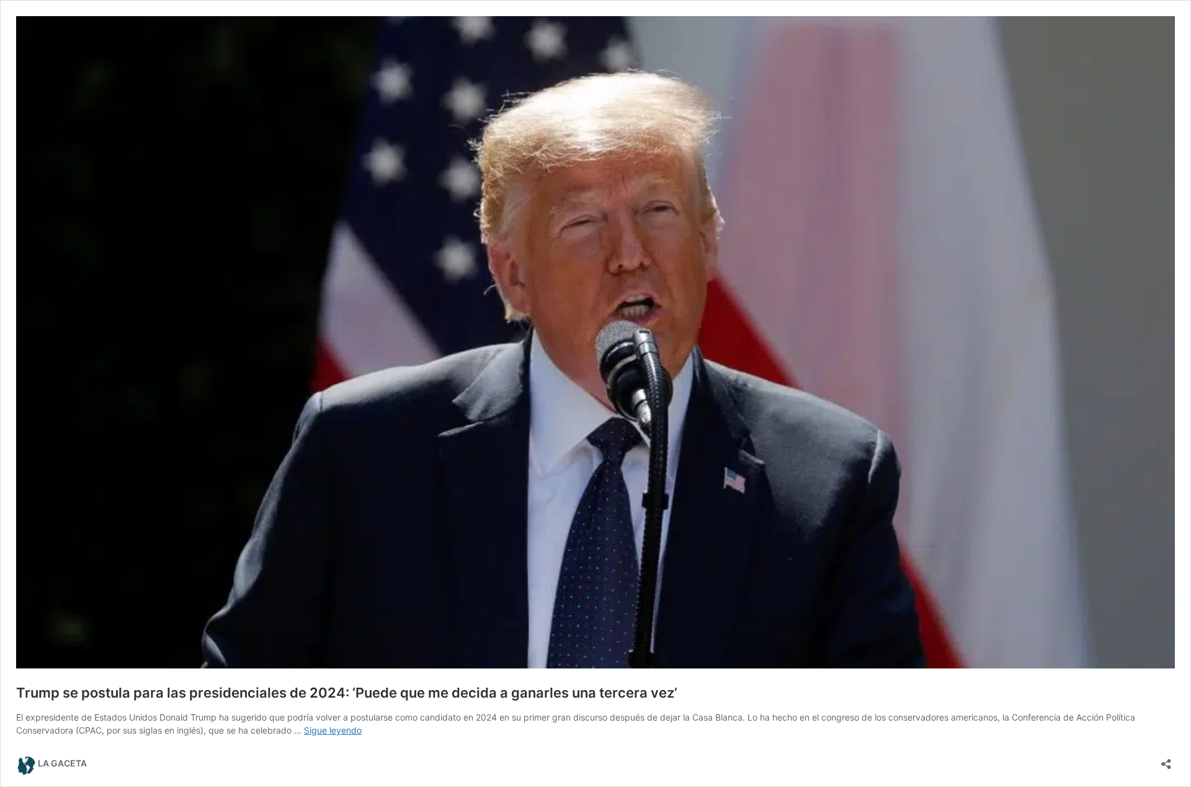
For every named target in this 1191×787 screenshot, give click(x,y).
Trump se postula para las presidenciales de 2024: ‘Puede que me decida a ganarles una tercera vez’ (346, 693)
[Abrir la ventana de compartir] (1166, 760)
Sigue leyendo (333, 730)
